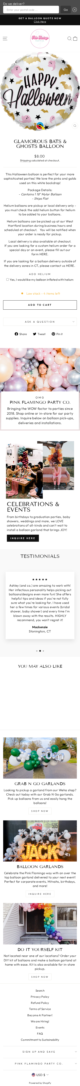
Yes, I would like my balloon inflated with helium (42, 279)
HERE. (44, 254)
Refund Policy (40, 1003)
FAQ (40, 1033)
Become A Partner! (39, 1015)
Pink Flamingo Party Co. (39, 1063)
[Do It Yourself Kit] (40, 923)
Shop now (40, 976)
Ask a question (40, 321)
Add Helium (40, 274)
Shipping (25, 160)
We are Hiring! (40, 1021)
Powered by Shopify (40, 1082)
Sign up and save (39, 1051)
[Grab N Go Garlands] (40, 758)
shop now (40, 811)
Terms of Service (40, 1009)
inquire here (39, 894)
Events (40, 1027)
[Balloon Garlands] (40, 841)
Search (40, 990)
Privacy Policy (40, 996)
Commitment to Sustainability (40, 1039)
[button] (74, 9)
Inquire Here (23, 538)
